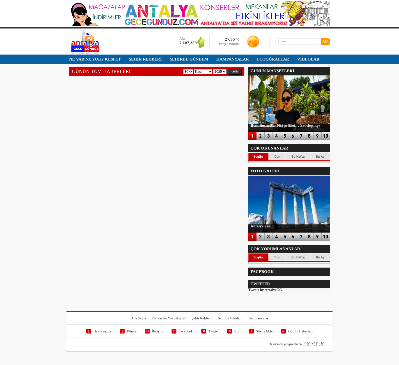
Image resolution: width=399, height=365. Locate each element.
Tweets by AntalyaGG (265, 290)
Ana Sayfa (138, 318)
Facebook (186, 331)
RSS (237, 331)
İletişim (157, 331)
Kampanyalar (258, 318)
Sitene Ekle (264, 331)
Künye (132, 331)
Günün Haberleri (300, 331)
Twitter (213, 331)
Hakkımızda (102, 331)
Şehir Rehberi (202, 318)
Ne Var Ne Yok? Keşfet (168, 318)
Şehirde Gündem (230, 318)
